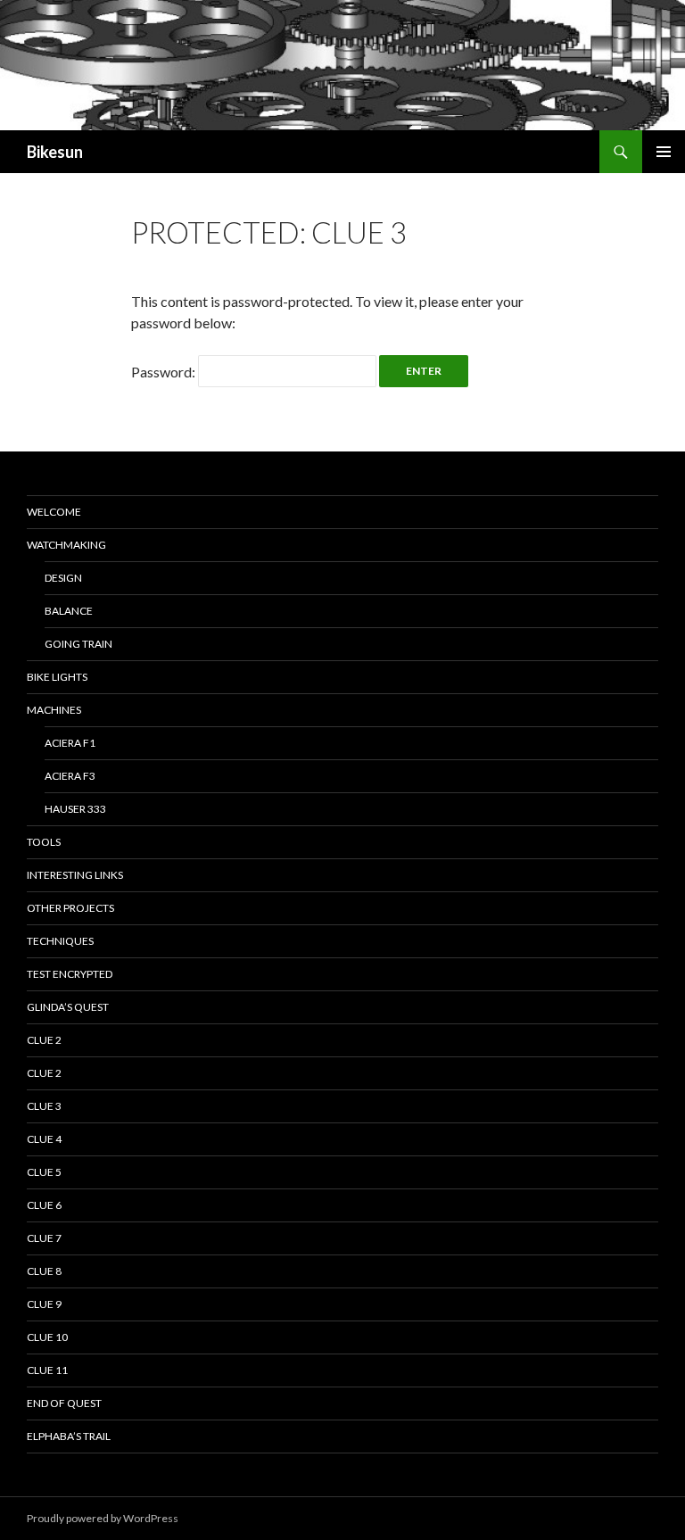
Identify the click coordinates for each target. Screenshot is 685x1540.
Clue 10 (47, 1337)
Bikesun (55, 151)
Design (63, 577)
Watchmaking (66, 544)
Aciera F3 (70, 775)
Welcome (54, 511)
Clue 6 (44, 1205)
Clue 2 (44, 1040)
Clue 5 (44, 1172)
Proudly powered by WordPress (102, 1518)
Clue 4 (44, 1139)
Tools (44, 842)
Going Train (78, 643)
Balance (69, 610)
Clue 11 (47, 1370)
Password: (164, 371)
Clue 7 (44, 1238)
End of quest (64, 1403)
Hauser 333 (75, 809)
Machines (54, 709)
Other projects (70, 908)
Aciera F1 (70, 742)
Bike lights (57, 676)
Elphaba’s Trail (69, 1436)
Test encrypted (69, 974)
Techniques (60, 941)
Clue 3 (44, 1106)
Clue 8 (44, 1271)
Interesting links (75, 875)
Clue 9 (44, 1304)
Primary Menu (663, 151)
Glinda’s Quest (68, 1007)
